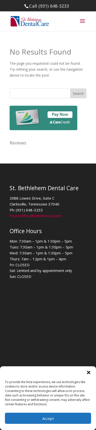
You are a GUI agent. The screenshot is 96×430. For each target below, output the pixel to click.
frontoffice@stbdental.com (35, 215)
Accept (48, 418)
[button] (88, 372)
